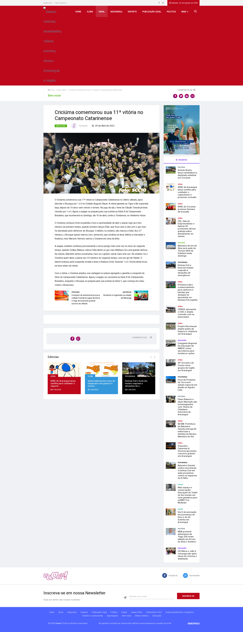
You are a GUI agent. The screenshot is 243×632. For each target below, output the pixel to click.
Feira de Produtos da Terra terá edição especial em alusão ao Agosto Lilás (187, 384)
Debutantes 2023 (154, 612)
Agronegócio (112, 616)
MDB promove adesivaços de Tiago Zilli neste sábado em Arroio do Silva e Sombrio (187, 536)
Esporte (132, 11)
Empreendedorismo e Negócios (180, 612)
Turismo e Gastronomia (92, 616)
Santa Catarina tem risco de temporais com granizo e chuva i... (101, 383)
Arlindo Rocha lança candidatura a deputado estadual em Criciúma (187, 174)
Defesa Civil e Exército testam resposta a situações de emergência (185, 270)
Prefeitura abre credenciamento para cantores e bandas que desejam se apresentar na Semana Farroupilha (187, 292)
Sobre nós (47, 3)
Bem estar (61, 126)
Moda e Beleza (141, 616)
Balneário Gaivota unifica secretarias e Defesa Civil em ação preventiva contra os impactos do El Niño (187, 472)
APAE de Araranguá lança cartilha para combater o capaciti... (63, 383)
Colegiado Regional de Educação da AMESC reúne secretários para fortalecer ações (187, 348)
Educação (182, 340)
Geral (102, 11)
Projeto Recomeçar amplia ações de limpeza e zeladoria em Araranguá (187, 330)
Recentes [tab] (182, 160)
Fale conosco (60, 3)
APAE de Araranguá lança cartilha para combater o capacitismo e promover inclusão (187, 192)
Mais (183, 11)
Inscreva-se (188, 596)
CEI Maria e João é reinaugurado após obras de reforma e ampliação (187, 555)
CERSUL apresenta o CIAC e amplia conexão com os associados (187, 313)
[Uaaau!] (55, 575)
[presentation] (150, 357)
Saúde (180, 484)
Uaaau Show (136, 612)
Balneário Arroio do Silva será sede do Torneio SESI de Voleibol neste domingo (187, 250)
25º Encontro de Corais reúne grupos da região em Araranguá (186, 366)
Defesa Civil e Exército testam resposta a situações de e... (136, 383)
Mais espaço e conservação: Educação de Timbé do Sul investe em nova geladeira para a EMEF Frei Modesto (187, 495)
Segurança (116, 11)
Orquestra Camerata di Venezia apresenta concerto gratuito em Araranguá (187, 451)
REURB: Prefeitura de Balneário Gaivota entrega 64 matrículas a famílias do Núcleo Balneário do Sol (187, 430)
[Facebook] (159, 2)
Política (171, 11)
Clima (90, 11)
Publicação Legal (151, 11)
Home (78, 11)
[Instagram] (163, 2)
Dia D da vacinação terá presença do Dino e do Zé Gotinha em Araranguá (187, 517)
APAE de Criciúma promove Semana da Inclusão (186, 209)
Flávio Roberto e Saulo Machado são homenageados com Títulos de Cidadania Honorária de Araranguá (187, 407)
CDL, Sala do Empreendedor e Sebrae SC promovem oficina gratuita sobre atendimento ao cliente (187, 229)
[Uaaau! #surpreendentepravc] (52, 45)
